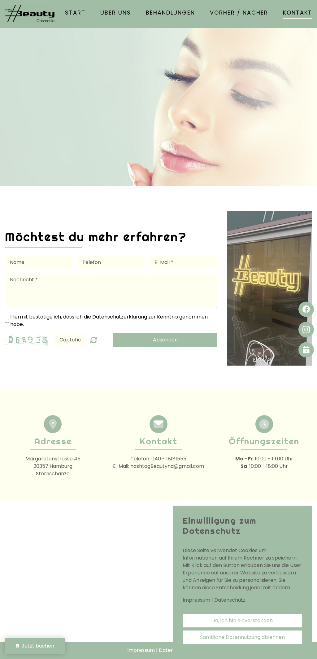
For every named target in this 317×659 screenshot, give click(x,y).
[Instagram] (306, 329)
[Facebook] (306, 309)
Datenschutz (229, 600)
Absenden (165, 339)
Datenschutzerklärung (119, 316)
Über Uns (115, 13)
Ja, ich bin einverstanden (242, 620)
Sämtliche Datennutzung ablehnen (242, 637)
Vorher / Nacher (239, 13)
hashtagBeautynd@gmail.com (167, 466)
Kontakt (297, 13)
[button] (306, 350)
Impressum (196, 600)
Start (75, 13)
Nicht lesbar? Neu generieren (93, 340)
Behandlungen (170, 13)
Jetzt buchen (36, 645)
